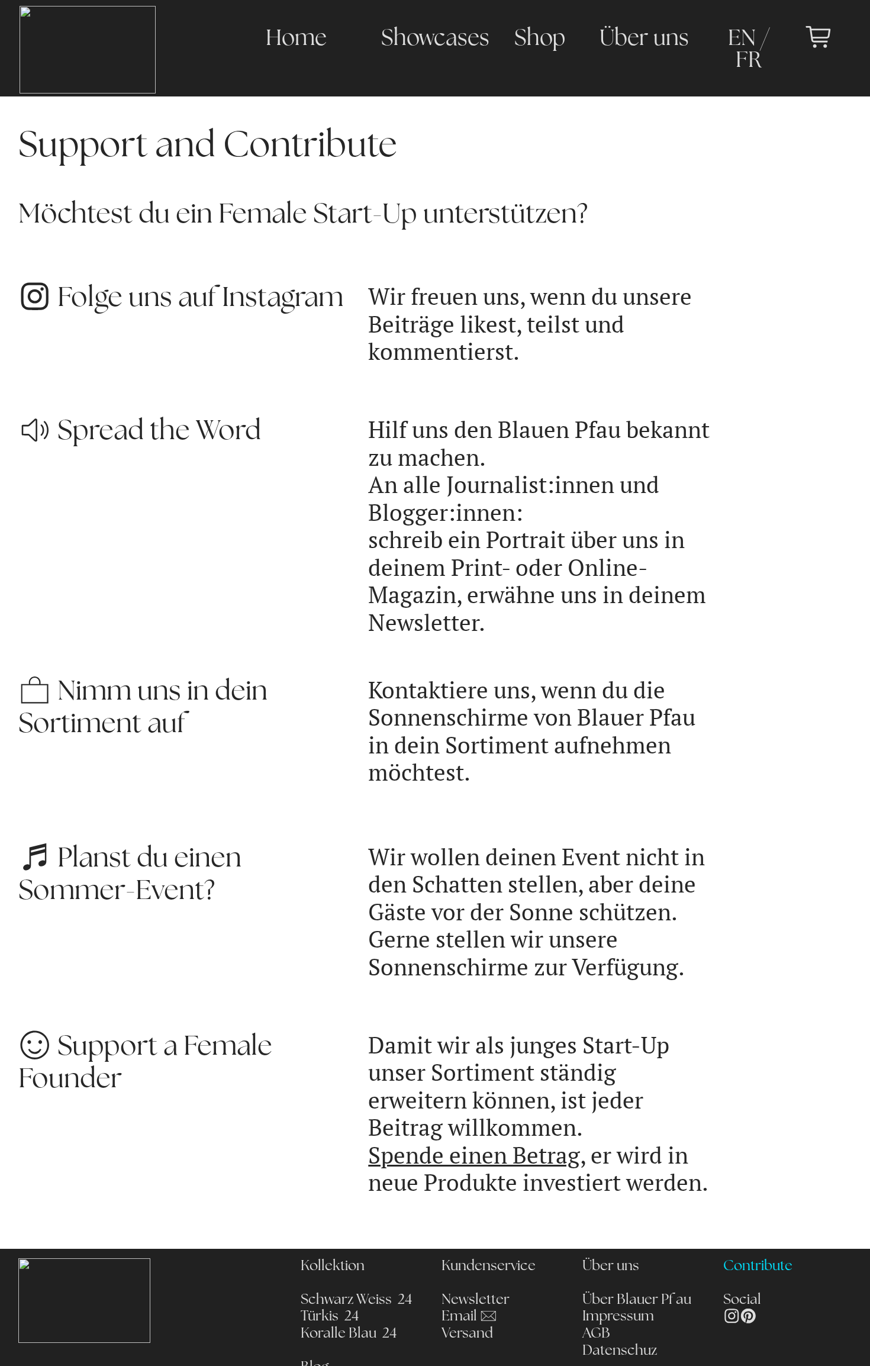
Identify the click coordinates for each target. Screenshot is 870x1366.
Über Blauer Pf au (636, 1300)
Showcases (435, 39)
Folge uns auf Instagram (197, 299)
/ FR (752, 50)
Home (296, 39)
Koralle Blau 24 (349, 1334)
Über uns (644, 39)
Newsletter (476, 1300)
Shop (539, 39)
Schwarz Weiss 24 (356, 1300)
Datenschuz (619, 1351)
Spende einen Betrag (474, 1155)
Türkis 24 (330, 1317)
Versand (467, 1334)
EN (742, 39)
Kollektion (333, 1266)
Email (461, 1317)
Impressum (618, 1317)
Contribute (757, 1266)
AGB (596, 1334)
